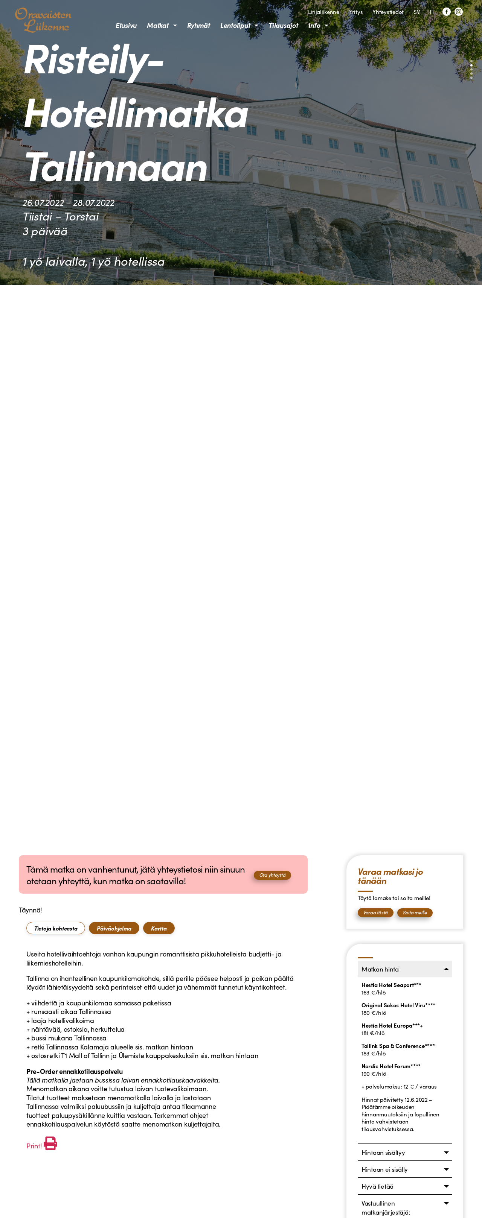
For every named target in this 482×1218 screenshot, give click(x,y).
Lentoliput (235, 25)
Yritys (356, 11)
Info (314, 25)
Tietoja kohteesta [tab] (55, 928)
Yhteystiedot (388, 11)
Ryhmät (198, 25)
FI (432, 11)
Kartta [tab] (158, 928)
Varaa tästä (375, 912)
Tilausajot (283, 25)
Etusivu (126, 25)
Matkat (157, 25)
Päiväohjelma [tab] (114, 928)
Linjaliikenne (323, 11)
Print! (34, 1145)
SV (416, 11)
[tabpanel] (163, 1051)
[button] (471, 61)
